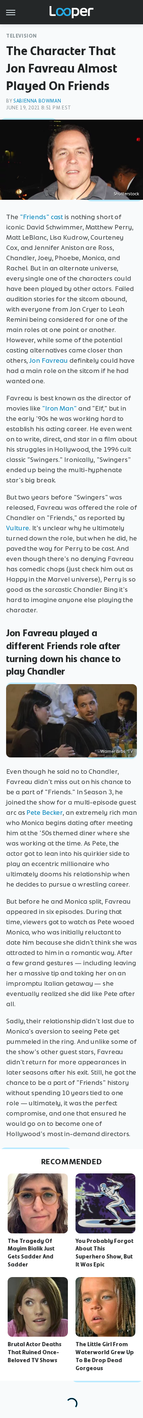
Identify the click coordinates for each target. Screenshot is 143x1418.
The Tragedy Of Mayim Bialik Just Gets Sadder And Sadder (31, 1252)
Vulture (17, 528)
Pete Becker (44, 812)
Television (21, 35)
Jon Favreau (48, 360)
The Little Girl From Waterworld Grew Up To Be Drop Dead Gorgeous (105, 1356)
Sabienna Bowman (37, 101)
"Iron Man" (59, 408)
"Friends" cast (41, 216)
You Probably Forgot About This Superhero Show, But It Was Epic (104, 1252)
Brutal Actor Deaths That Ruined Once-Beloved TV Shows (34, 1352)
